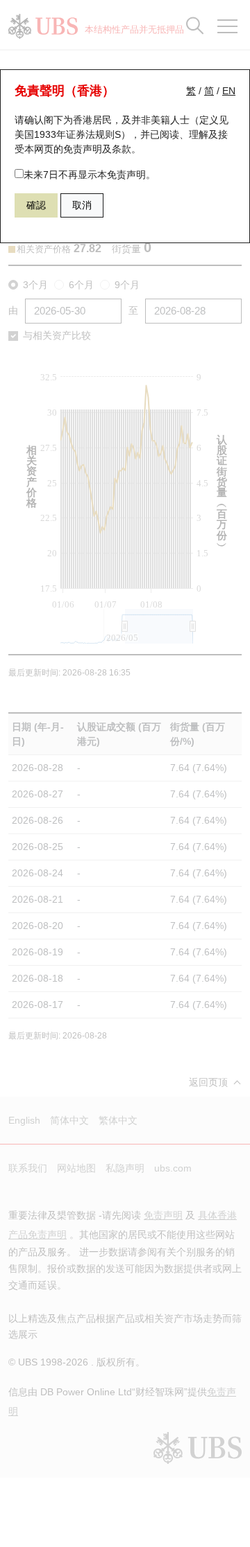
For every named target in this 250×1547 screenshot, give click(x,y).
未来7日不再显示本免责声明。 (90, 174)
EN (228, 90)
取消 (82, 205)
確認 (36, 205)
